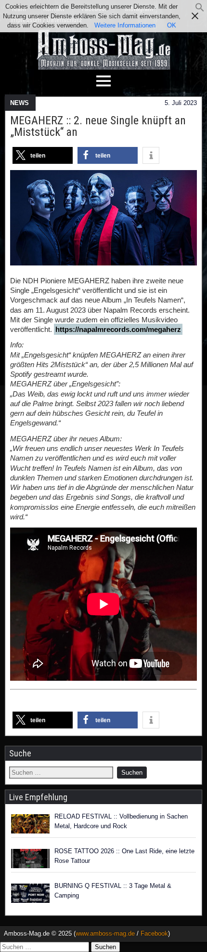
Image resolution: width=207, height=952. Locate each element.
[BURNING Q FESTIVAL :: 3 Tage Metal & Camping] (30, 893)
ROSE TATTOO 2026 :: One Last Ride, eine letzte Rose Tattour (124, 855)
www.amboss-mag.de (105, 933)
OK (171, 25)
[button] (200, 9)
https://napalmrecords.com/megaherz (118, 329)
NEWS (19, 102)
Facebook (154, 933)
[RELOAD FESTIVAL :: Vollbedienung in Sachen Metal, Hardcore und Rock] (30, 823)
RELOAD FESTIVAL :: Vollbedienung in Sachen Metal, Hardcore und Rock (121, 821)
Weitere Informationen (124, 25)
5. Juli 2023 (181, 102)
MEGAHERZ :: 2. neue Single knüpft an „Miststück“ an (98, 126)
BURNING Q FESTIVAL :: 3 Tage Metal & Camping (112, 890)
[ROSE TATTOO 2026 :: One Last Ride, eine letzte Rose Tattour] (30, 858)
